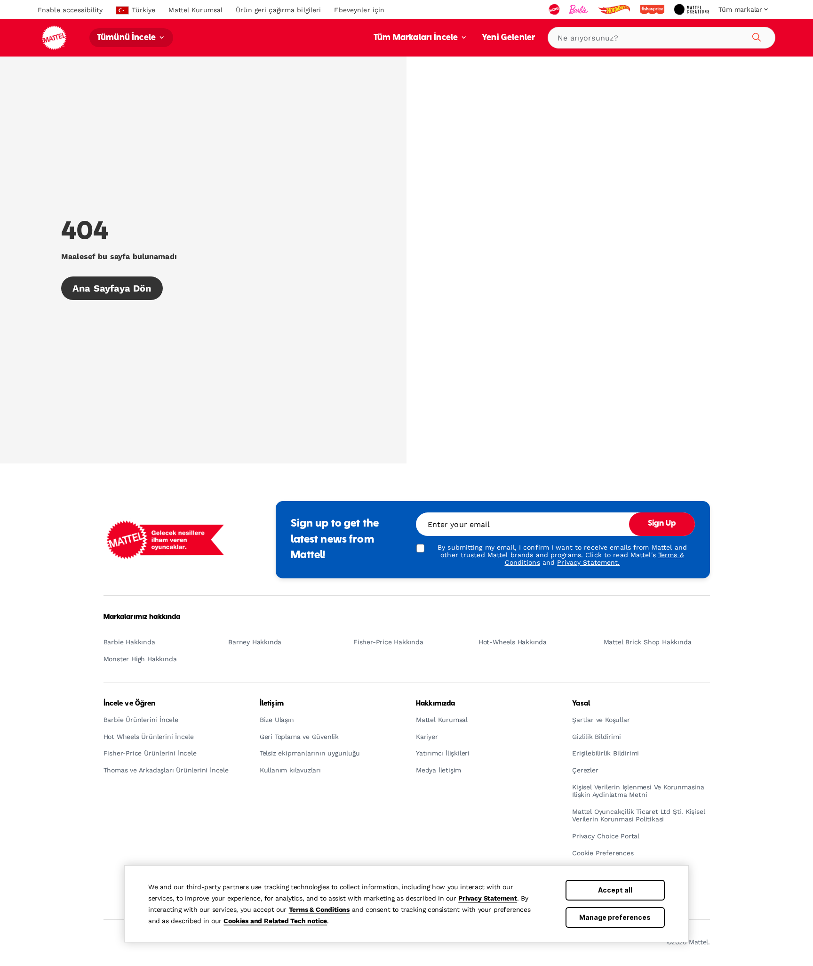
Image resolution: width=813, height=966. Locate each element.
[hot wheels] (615, 9)
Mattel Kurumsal (195, 10)
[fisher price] (653, 9)
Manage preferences (615, 917)
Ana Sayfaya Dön (111, 288)
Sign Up (662, 524)
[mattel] (555, 9)
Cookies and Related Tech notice (275, 921)
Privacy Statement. (588, 562)
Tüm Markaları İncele (417, 38)
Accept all (615, 890)
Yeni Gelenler (508, 38)
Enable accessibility (70, 10)
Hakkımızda (435, 703)
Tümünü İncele (127, 38)
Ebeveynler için (359, 10)
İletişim (272, 703)
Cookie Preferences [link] (602, 853)
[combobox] (661, 38)
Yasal (581, 703)
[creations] (692, 9)
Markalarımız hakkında (142, 617)
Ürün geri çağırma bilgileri (278, 10)
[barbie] (580, 9)
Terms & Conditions (319, 909)
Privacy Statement (487, 898)
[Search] (755, 36)
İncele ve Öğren (130, 703)
